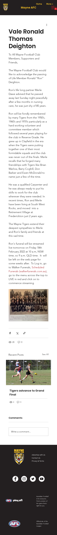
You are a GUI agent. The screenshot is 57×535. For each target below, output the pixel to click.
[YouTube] (42, 479)
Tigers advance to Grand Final (27, 392)
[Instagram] (24, 479)
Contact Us (36, 458)
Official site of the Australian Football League (42, 523)
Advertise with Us (38, 455)
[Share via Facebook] (10, 333)
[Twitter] (33, 479)
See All (45, 354)
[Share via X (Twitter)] (17, 333)
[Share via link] (24, 333)
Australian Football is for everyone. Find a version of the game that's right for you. (42, 501)
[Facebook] (15, 479)
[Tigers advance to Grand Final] (28, 372)
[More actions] (46, 24)
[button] (55, 8)
